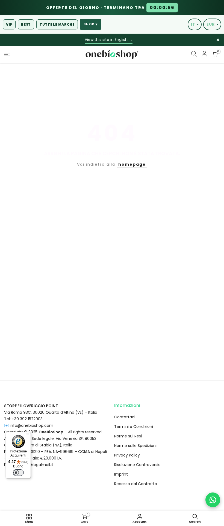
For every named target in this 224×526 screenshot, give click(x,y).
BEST (26, 24)
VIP (9, 24)
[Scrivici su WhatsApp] (212, 499)
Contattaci (124, 417)
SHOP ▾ (91, 24)
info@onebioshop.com (31, 425)
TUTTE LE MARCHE (57, 24)
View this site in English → (108, 39)
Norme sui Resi (128, 436)
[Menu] (27, 435)
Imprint (121, 474)
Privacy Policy (127, 455)
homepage (132, 164)
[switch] (18, 472)
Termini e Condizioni (133, 426)
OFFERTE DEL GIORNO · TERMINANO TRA (110, 7)
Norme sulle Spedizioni (135, 445)
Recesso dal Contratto (135, 483)
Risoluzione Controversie (137, 464)
